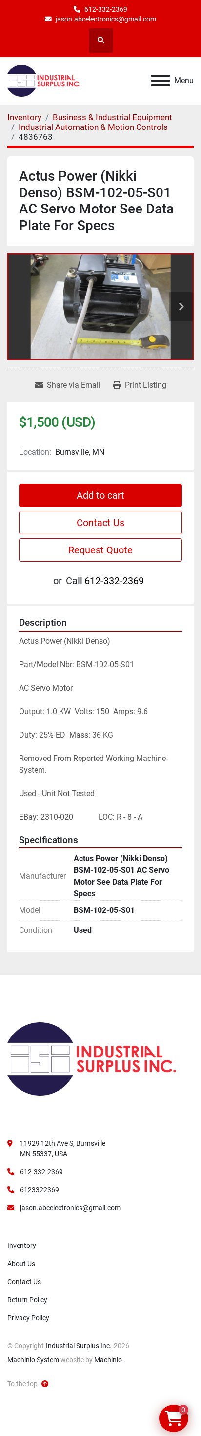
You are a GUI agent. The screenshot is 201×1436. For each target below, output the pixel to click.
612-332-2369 (105, 9)
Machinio (108, 1360)
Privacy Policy (28, 1318)
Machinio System (33, 1360)
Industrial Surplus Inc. (79, 1346)
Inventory (21, 1245)
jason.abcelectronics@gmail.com (106, 19)
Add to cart (100, 495)
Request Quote (100, 550)
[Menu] (160, 80)
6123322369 (39, 1190)
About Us (21, 1263)
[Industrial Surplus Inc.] (91, 1058)
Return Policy (27, 1300)
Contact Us (100, 522)
